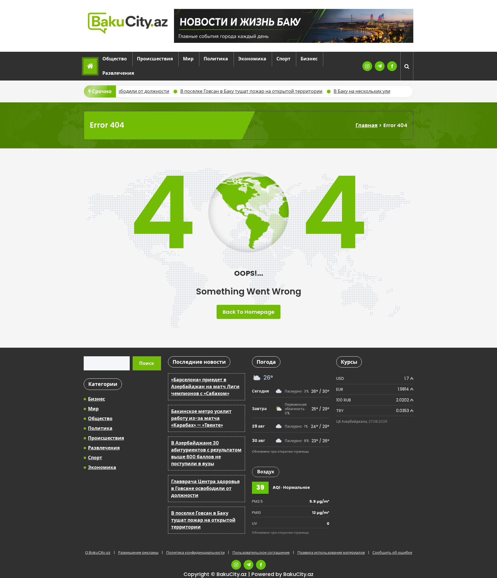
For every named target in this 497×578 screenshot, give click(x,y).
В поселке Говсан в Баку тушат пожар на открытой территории (211, 91)
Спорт (283, 58)
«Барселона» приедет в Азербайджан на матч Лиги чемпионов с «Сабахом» (205, 386)
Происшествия (155, 58)
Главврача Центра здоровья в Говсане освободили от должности (205, 488)
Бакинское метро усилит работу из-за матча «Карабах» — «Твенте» (201, 418)
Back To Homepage (248, 311)
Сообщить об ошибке (392, 552)
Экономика (252, 58)
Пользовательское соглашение (261, 552)
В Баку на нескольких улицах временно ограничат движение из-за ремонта (379, 91)
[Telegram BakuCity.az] (380, 66)
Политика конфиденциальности (195, 552)
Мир (188, 58)
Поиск (146, 363)
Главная (366, 125)
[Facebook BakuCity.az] (392, 66)
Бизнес (309, 58)
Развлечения (118, 73)
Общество (114, 58)
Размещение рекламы (138, 552)
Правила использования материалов (331, 552)
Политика (216, 58)
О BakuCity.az (97, 552)
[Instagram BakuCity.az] (367, 66)
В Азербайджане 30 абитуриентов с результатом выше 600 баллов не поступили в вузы (206, 453)
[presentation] (396, 91)
